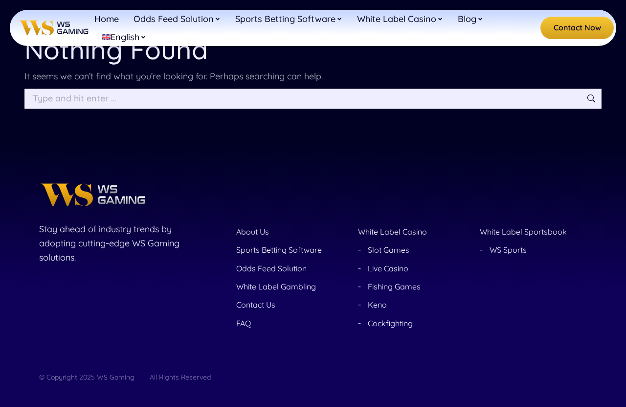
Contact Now (577, 27)
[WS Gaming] (53, 28)
